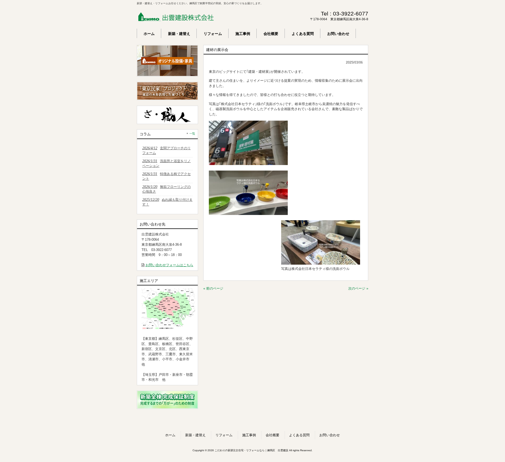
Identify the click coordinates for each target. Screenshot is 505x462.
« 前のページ (213, 288)
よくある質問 (299, 435)
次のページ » (358, 288)
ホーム (170, 435)
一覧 (192, 133)
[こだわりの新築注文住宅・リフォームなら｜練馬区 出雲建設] (176, 19)
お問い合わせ (329, 435)
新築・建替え (195, 435)
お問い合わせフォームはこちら (169, 265)
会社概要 (272, 435)
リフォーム (224, 435)
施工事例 (249, 435)
